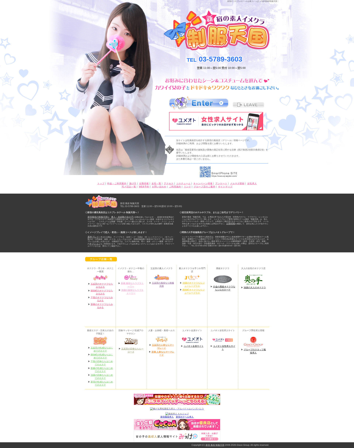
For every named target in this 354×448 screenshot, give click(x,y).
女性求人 (252, 183)
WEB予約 (144, 186)
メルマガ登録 (237, 183)
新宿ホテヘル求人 (185, 417)
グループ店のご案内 (204, 186)
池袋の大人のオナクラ (255, 287)
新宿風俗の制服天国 (97, 217)
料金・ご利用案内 (116, 183)
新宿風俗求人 (167, 417)
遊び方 (132, 183)
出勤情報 (144, 183)
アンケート (221, 183)
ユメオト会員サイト (194, 346)
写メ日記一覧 (129, 186)
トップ (101, 183)
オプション (94, 243)
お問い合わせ (159, 186)
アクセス (168, 183)
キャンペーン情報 (203, 183)
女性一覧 (156, 183)
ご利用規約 (175, 186)
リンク (187, 186)
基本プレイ (93, 237)
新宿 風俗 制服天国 (215, 445)
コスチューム (183, 183)
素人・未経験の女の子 (122, 217)
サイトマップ (225, 186)
